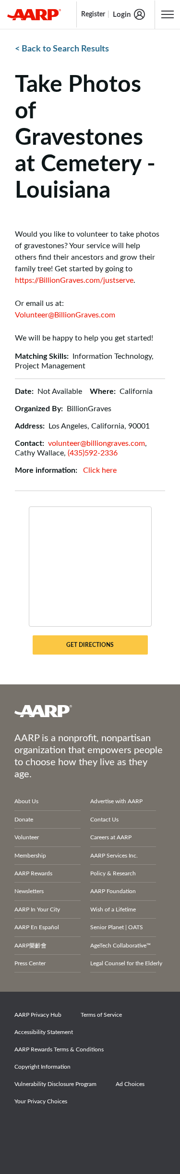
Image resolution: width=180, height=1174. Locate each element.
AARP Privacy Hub (37, 1015)
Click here (100, 470)
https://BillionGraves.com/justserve (74, 280)
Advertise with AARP (116, 801)
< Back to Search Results (62, 49)
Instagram (93, 1128)
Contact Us (104, 819)
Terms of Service (101, 1015)
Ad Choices (130, 1084)
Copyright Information (42, 1067)
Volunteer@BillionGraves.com (65, 315)
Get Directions (90, 645)
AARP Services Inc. (114, 855)
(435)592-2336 (93, 453)
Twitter (60, 1128)
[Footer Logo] (90, 711)
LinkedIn (126, 1128)
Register (93, 14)
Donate (23, 819)
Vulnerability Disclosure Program (55, 1084)
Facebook (26, 1128)
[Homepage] (34, 14)
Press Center (30, 963)
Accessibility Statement (43, 1032)
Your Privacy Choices (40, 1101)
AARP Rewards (33, 873)
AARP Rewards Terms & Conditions (59, 1049)
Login (122, 14)
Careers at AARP (111, 837)
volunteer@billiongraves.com (96, 443)
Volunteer (26, 837)
